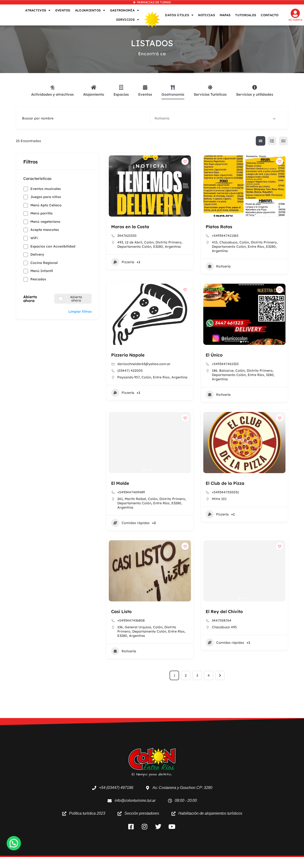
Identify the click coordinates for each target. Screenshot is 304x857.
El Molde (120, 483)
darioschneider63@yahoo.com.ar (144, 364)
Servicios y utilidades (254, 94)
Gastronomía (173, 94)
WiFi (34, 238)
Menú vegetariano (45, 221)
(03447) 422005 (130, 370)
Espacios (121, 94)
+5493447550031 (225, 492)
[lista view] (272, 141)
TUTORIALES (245, 15)
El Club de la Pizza (225, 483)
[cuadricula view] (260, 141)
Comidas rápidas (136, 523)
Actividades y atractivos (52, 94)
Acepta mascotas (44, 230)
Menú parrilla (41, 213)
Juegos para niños (45, 197)
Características (37, 178)
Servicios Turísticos (210, 94)
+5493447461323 (225, 364)
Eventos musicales (45, 189)
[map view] (283, 141)
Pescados (38, 279)
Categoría (163, 118)
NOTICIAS (206, 15)
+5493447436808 (131, 620)
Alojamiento (93, 94)
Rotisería (223, 266)
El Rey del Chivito (224, 611)
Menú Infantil (41, 271)
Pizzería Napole (128, 355)
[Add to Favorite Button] (185, 161)
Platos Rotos (219, 226)
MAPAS (225, 15)
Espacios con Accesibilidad (52, 246)
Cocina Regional (44, 263)
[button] (114, 186)
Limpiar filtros (80, 311)
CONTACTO (269, 15)
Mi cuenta (295, 19)
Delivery (37, 254)
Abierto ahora (30, 298)
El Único (214, 355)
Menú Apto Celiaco (46, 205)
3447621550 (127, 235)
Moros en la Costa (130, 226)
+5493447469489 (131, 492)
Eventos (145, 94)
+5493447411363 (225, 235)
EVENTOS (62, 10)
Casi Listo (121, 611)
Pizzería (128, 262)
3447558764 (221, 620)
